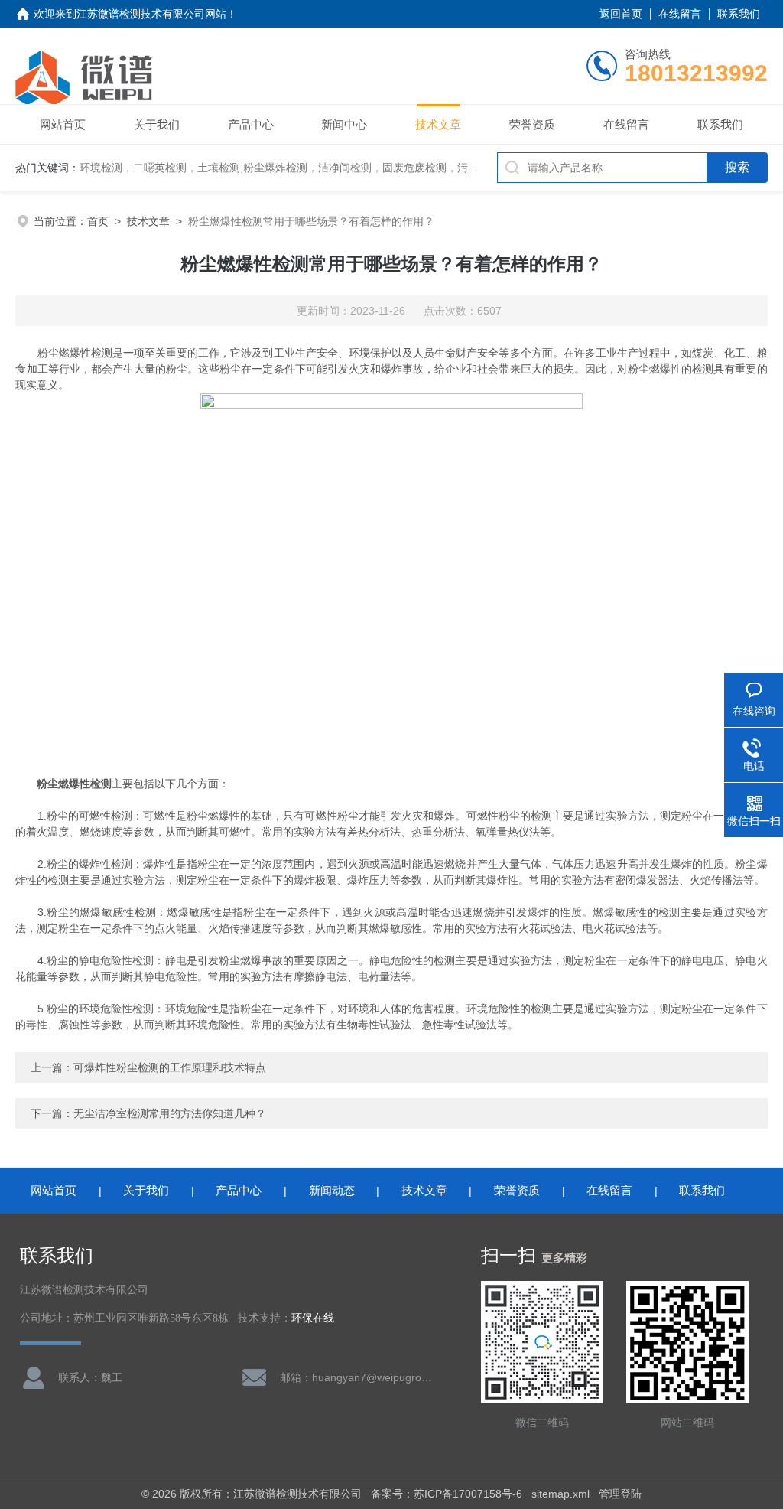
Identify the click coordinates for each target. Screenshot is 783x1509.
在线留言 (679, 14)
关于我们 (157, 124)
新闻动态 (332, 1190)
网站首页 (63, 124)
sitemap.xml (560, 1494)
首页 (98, 221)
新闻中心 (344, 124)
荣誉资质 (532, 124)
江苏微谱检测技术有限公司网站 (151, 14)
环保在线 (312, 1318)
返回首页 (620, 14)
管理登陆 (620, 1494)
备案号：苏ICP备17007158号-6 (446, 1494)
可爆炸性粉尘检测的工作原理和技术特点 (169, 1067)
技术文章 (438, 124)
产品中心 (251, 124)
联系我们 (738, 14)
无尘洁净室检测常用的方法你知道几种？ (169, 1113)
